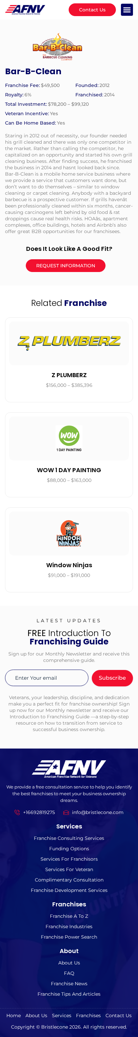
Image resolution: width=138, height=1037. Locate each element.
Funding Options (69, 849)
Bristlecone (54, 1027)
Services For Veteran (69, 869)
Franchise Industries (69, 926)
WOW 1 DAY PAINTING (69, 470)
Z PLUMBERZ (69, 375)
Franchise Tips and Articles (69, 994)
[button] (127, 10)
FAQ (69, 973)
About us (69, 963)
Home (13, 1015)
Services (61, 1015)
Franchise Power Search (69, 937)
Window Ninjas (69, 565)
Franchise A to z (69, 916)
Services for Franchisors (69, 859)
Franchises (88, 1015)
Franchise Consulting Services (69, 838)
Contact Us (119, 1015)
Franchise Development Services (69, 890)
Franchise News (69, 984)
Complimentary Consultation (69, 880)
